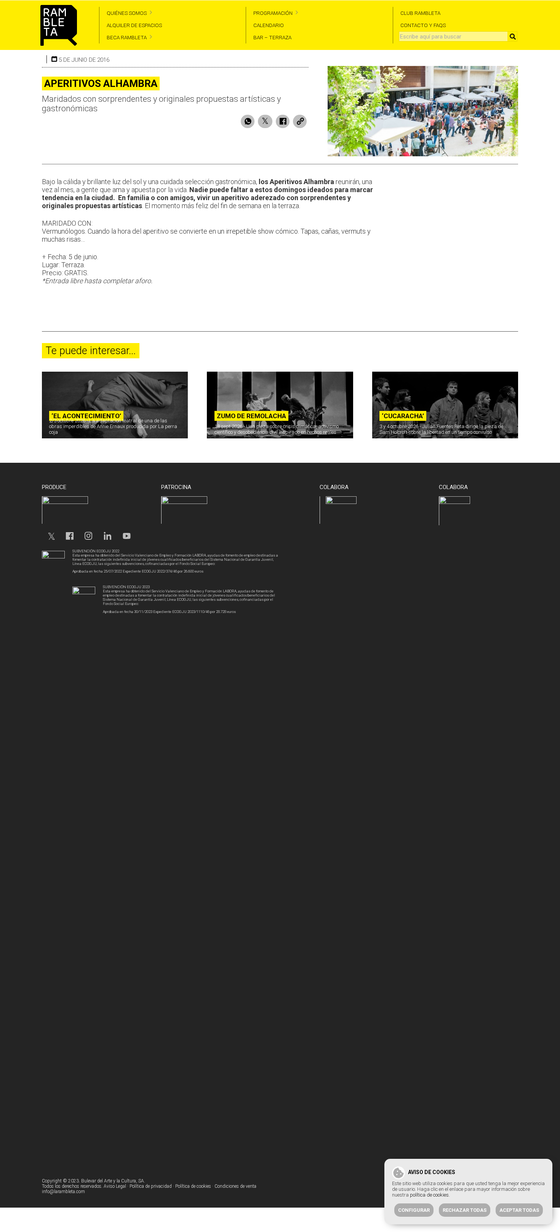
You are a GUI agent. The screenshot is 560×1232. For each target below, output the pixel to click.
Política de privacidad (151, 1186)
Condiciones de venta (235, 1186)
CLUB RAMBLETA (420, 13)
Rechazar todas (464, 1210)
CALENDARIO (268, 25)
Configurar (414, 1210)
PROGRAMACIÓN (273, 13)
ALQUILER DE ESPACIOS (134, 25)
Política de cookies (193, 1186)
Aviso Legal (115, 1186)
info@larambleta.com (63, 1191)
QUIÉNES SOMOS (127, 13)
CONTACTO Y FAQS (423, 25)
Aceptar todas (519, 1210)
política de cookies (429, 1195)
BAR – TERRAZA (272, 37)
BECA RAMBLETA (127, 37)
